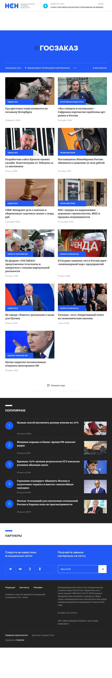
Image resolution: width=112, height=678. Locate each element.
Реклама (38, 587)
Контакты (24, 587)
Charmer (20, 640)
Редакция (10, 587)
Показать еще (58, 385)
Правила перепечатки (16, 635)
